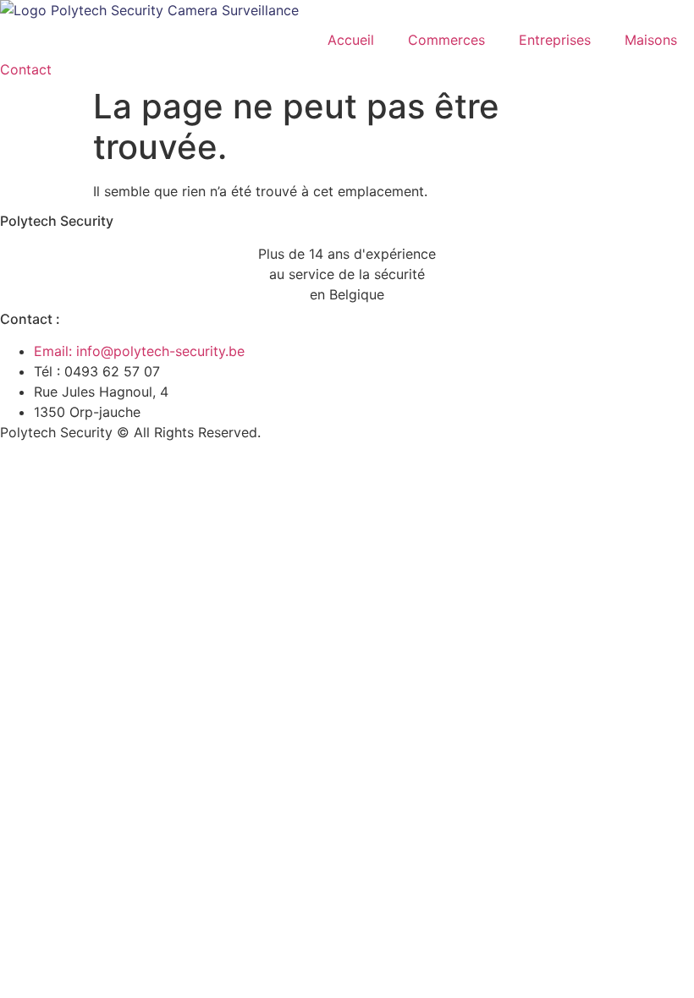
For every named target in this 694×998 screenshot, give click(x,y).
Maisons (651, 39)
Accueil (351, 39)
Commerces (446, 39)
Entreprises (555, 39)
